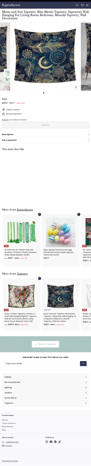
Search (5, 420)
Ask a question (9, 140)
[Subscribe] (83, 363)
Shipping (5, 120)
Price (4, 99)
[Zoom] (76, 87)
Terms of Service (9, 423)
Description (7, 134)
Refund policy (7, 426)
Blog (4, 430)
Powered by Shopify (10, 461)
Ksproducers (11, 5)
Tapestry (22, 273)
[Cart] (82, 5)
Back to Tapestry (47, 344)
